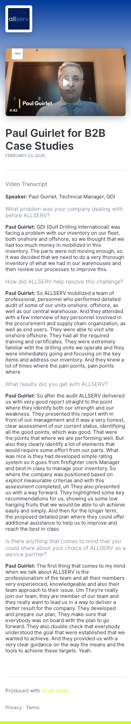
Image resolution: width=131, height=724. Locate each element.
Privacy (13, 707)
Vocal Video (55, 690)
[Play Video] (65, 82)
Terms (32, 707)
